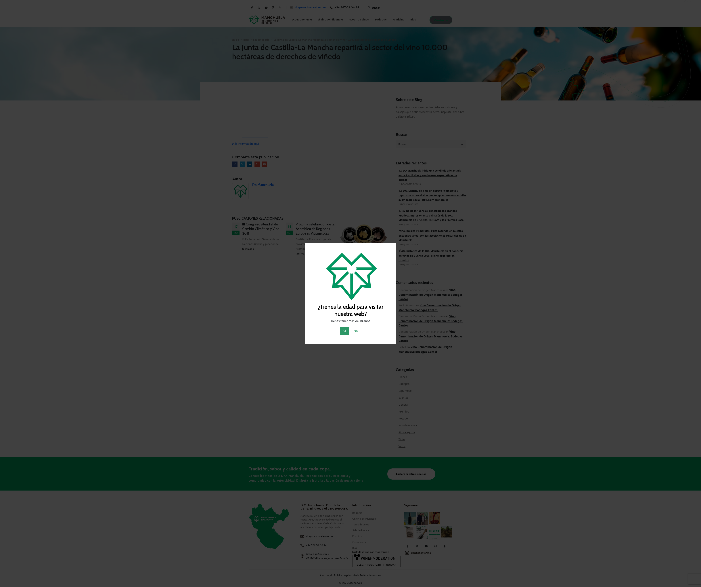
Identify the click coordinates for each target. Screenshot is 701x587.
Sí (344, 331)
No (356, 331)
